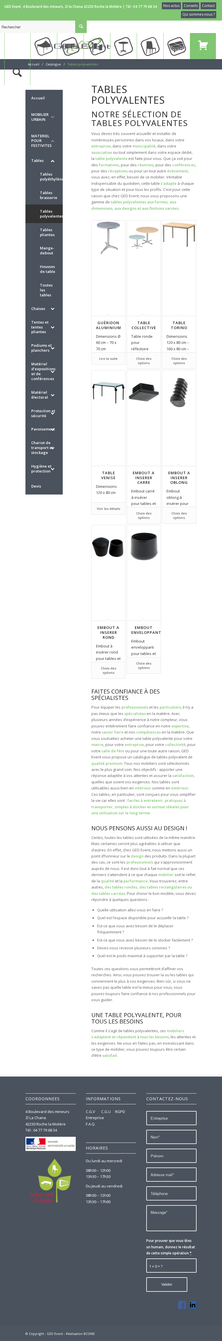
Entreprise (95, 1117)
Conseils (191, 5)
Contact (208, 5)
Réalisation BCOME (80, 1333)
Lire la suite (108, 358)
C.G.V (91, 1111)
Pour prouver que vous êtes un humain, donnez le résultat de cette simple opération (170, 1247)
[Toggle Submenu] (52, 117)
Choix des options (143, 360)
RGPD (120, 1111)
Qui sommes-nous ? (198, 14)
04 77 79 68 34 (145, 6)
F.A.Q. (90, 1124)
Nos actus (171, 5)
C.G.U (106, 1111)
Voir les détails (108, 508)
